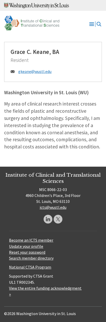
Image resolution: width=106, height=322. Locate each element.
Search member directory (31, 258)
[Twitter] (58, 219)
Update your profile (26, 246)
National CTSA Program (30, 267)
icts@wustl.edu (53, 207)
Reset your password (27, 252)
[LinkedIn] (47, 219)
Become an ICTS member (31, 240)
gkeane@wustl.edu (34, 71)
